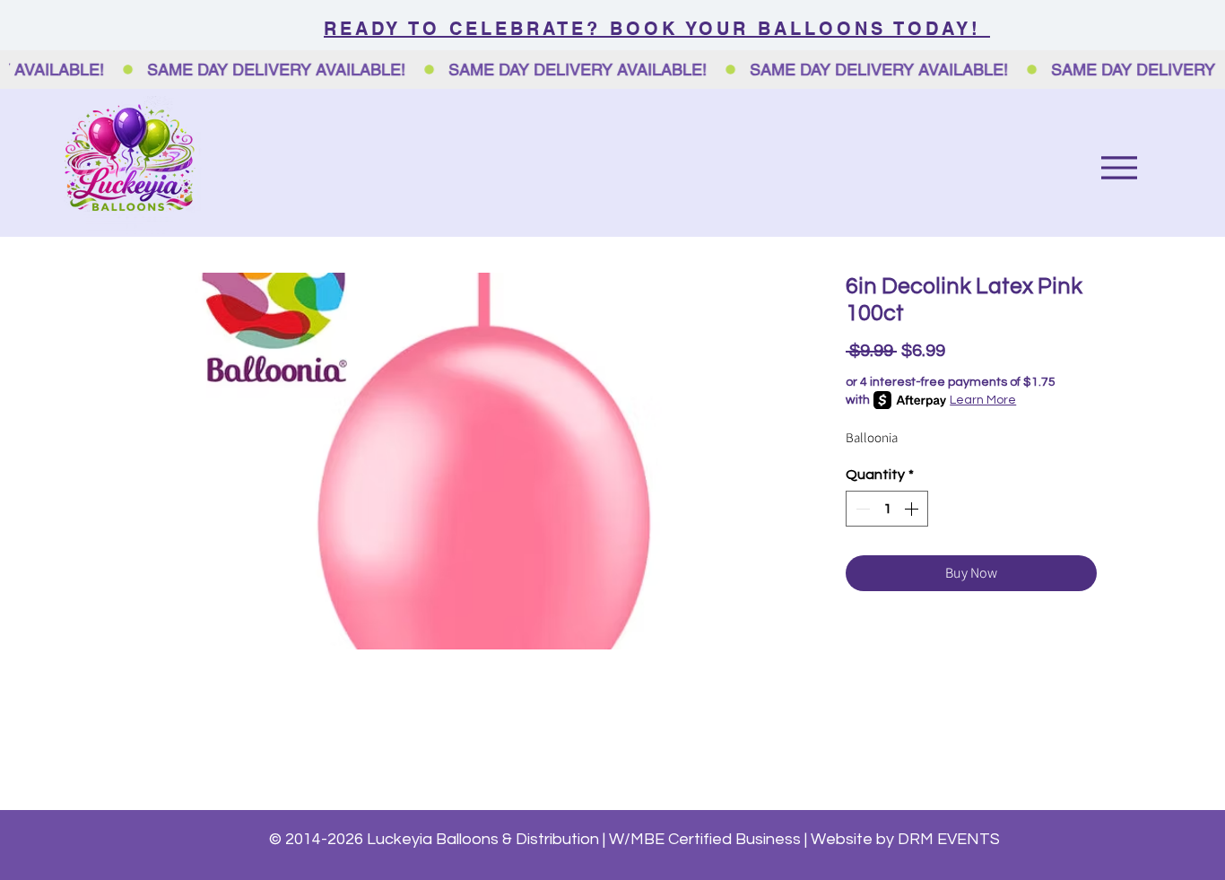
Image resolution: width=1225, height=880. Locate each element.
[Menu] (1118, 167)
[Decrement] (860, 509)
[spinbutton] (886, 509)
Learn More (983, 400)
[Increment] (912, 509)
